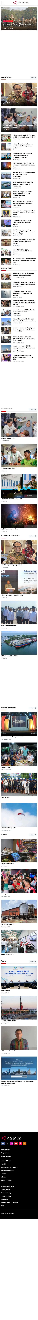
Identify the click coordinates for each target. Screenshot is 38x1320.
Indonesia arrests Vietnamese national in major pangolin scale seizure (24, 302)
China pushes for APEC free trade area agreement (15, 989)
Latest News (6, 77)
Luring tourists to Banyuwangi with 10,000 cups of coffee (17, 766)
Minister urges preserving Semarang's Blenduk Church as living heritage (24, 232)
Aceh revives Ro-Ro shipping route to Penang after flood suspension (23, 184)
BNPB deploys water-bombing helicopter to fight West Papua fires (24, 165)
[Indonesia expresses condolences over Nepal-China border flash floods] (19, 1038)
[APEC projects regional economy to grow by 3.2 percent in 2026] (19, 1007)
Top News (4, 1153)
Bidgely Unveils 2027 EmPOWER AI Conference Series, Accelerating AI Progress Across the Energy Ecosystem (18, 1081)
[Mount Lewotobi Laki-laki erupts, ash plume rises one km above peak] (6, 349)
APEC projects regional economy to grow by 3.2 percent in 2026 (17, 1019)
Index (33, 77)
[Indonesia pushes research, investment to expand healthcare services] (6, 156)
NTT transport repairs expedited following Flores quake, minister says (24, 260)
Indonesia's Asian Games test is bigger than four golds (17, 893)
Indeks (32, 409)
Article (4, 834)
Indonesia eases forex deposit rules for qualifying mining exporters (16, 564)
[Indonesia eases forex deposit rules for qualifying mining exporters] (19, 94)
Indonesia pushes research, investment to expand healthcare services (22, 155)
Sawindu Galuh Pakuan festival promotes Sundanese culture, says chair (16, 736)
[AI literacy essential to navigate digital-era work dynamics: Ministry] (6, 242)
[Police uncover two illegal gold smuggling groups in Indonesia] (6, 331)
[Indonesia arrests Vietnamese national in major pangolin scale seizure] (6, 303)
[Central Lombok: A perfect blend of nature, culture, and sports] (19, 815)
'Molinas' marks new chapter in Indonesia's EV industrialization (18, 953)
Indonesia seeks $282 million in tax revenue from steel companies (24, 312)
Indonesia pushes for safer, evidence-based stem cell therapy (22, 222)
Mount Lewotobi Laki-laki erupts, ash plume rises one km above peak (24, 348)
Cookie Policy (6, 1196)
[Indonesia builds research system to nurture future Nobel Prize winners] (6, 339)
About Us (4, 1199)
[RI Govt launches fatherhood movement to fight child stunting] (19, 120)
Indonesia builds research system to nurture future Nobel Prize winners (24, 338)
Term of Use (5, 1190)
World (3, 961)
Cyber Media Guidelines (9, 1202)
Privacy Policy (6, 1193)
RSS (2, 1206)
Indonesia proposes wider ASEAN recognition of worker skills (23, 357)
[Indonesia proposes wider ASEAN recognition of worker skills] (6, 358)
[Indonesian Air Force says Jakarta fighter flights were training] (6, 294)
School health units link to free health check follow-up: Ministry (17, 467)
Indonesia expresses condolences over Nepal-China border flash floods (18, 1050)
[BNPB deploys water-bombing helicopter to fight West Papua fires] (6, 166)
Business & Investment (10, 535)
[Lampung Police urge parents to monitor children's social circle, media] (6, 213)
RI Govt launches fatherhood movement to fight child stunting (17, 437)
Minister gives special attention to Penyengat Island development (24, 174)
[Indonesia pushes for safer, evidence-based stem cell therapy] (6, 223)
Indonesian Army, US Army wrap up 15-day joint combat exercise (18, 25)
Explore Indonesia (8, 707)
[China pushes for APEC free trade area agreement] (19, 977)
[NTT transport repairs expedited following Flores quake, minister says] (6, 261)
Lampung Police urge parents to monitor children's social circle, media (24, 213)
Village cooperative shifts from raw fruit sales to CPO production (18, 923)
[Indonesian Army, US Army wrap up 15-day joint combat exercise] (6, 285)
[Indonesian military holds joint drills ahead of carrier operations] (6, 322)
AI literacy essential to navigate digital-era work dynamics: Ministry (24, 241)
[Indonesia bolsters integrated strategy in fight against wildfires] (19, 850)
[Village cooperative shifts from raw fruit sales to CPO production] (19, 911)
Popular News (6, 268)
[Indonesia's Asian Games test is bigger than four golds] (19, 881)
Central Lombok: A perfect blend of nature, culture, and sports (17, 827)
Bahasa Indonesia (7, 1186)
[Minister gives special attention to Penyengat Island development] (6, 175)
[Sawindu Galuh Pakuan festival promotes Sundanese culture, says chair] (19, 724)
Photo (3, 1177)
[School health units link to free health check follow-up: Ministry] (6, 138)
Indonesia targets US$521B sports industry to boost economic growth (22, 193)
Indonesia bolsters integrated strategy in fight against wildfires (18, 862)
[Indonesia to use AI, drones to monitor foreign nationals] (6, 276)
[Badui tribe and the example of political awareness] (19, 784)
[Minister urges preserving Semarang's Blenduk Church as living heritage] (6, 232)
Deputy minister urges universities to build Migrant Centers (22, 251)
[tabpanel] (19, 19)
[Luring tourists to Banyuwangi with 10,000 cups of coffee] (19, 754)
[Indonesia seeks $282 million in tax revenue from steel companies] (6, 312)
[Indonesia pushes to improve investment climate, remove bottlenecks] (6, 147)
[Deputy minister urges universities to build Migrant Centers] (6, 252)
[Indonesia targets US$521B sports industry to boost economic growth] (6, 194)
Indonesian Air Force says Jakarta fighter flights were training (22, 293)
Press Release (6, 1180)
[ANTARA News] (21, 2)
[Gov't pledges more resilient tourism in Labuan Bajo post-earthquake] (6, 204)
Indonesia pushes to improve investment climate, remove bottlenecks (23, 146)
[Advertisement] (19, 52)
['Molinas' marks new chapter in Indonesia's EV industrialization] (19, 941)
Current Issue (6, 409)
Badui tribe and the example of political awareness (16, 796)
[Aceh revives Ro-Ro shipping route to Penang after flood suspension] (6, 185)
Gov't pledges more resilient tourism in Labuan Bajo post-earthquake (23, 203)
